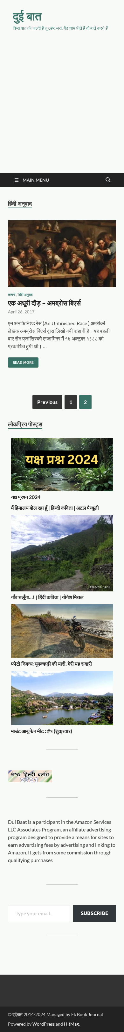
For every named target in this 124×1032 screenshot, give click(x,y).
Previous (47, 402)
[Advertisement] (62, 107)
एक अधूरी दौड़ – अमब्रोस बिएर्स (44, 303)
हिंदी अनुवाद (25, 294)
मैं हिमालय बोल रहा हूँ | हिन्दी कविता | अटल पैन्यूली (55, 508)
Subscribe (94, 913)
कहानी (11, 294)
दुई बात (27, 16)
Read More (21, 361)
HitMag (71, 1024)
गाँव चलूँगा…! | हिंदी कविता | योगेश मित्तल (47, 597)
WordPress (43, 1024)
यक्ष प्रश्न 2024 (25, 497)
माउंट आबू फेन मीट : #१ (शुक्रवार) (41, 731)
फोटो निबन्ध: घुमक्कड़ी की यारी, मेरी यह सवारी (51, 664)
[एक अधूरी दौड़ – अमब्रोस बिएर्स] (62, 256)
